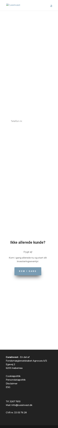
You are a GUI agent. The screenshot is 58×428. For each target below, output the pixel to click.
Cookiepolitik (13, 376)
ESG (8, 387)
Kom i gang (28, 271)
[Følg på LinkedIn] (32, 335)
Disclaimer (11, 383)
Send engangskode (29, 137)
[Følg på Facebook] (26, 335)
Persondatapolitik (16, 380)
